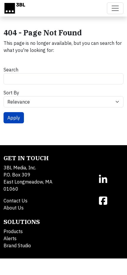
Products (13, 231)
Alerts (10, 238)
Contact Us (15, 201)
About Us (14, 208)
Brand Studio (17, 245)
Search (11, 70)
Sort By (11, 93)
